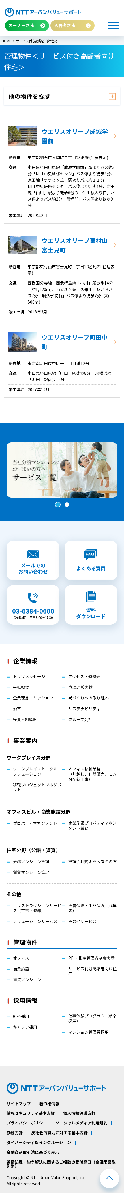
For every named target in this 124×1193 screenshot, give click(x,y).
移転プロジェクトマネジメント (37, 787)
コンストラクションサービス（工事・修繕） (37, 908)
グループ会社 (80, 719)
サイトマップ (19, 1104)
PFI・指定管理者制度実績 (91, 958)
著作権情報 (49, 1104)
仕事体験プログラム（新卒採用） (92, 1018)
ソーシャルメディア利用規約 (81, 1123)
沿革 (17, 708)
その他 (14, 893)
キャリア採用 (25, 1027)
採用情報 (25, 1000)
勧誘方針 (15, 1133)
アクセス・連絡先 (84, 676)
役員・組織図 (25, 719)
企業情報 (25, 660)
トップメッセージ (29, 676)
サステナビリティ (84, 708)
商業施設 (21, 969)
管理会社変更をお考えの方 (92, 861)
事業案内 (25, 740)
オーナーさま (21, 25)
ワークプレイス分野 (28, 757)
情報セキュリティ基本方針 (31, 1113)
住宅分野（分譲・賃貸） (34, 849)
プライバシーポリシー (27, 1123)
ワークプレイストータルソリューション (35, 771)
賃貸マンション (27, 979)
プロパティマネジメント (35, 823)
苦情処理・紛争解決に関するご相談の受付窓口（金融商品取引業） (61, 1164)
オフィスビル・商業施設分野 (38, 811)
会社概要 (21, 687)
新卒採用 (21, 1016)
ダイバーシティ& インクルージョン (39, 1143)
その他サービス (82, 921)
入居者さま (65, 25)
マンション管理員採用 (88, 1032)
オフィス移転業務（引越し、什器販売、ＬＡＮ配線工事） (92, 774)
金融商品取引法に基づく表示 (33, 1152)
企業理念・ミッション (33, 698)
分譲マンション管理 (31, 861)
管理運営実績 (80, 687)
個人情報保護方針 (79, 1113)
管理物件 (25, 942)
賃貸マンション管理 (31, 872)
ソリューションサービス (35, 921)
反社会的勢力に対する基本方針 (59, 1133)
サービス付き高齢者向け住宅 (92, 971)
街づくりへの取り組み (88, 698)
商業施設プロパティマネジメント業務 (92, 826)
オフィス (21, 958)
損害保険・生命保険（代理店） (92, 908)
